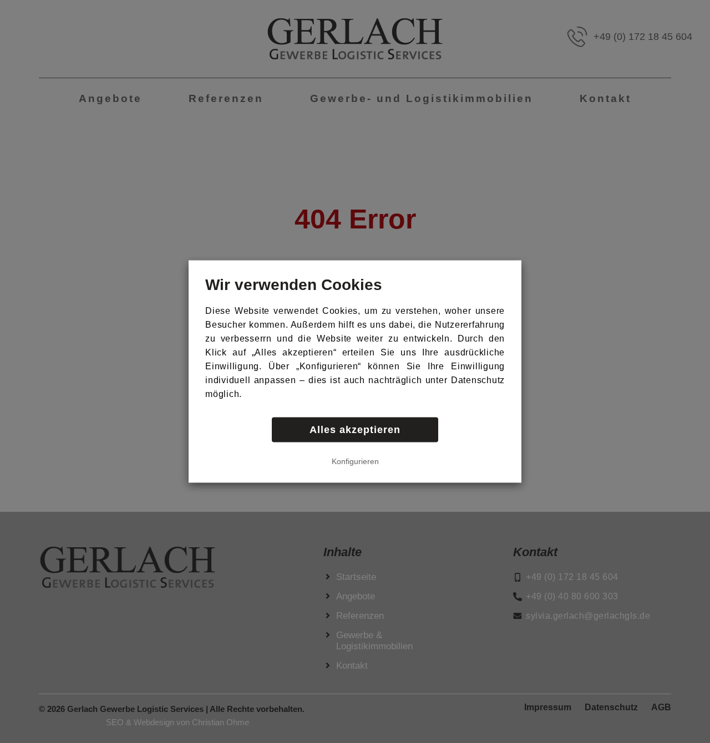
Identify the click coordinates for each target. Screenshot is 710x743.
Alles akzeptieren (355, 429)
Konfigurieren (355, 461)
